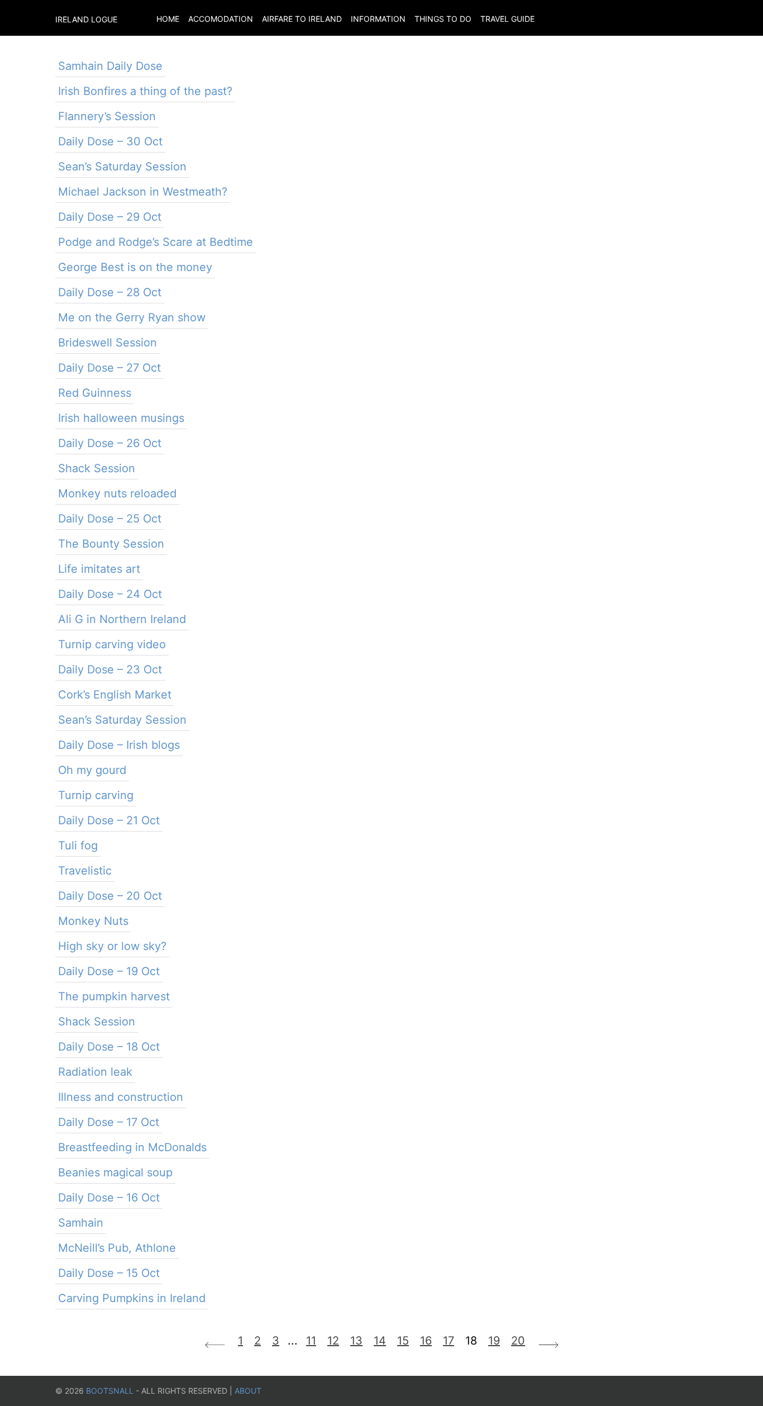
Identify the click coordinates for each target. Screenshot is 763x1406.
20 (518, 1340)
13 (356, 1340)
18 (471, 1340)
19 (494, 1340)
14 (380, 1340)
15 (403, 1340)
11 (311, 1340)
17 (448, 1340)
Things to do (442, 18)
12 (333, 1340)
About (248, 1390)
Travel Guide (507, 18)
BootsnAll (109, 1390)
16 (426, 1340)
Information (378, 18)
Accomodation (220, 18)
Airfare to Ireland (302, 18)
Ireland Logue (86, 19)
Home (167, 18)
